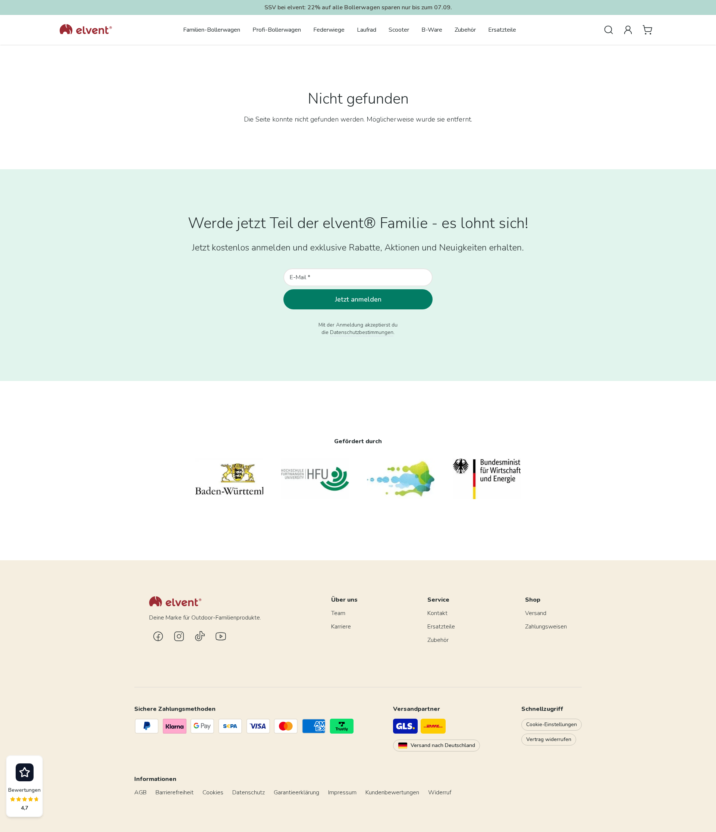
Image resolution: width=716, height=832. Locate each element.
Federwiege (329, 30)
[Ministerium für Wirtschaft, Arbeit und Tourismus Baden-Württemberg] (229, 479)
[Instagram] (179, 636)
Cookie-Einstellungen (551, 724)
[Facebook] (158, 636)
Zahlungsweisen (546, 626)
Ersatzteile (502, 30)
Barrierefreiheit (175, 792)
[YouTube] (221, 636)
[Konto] (628, 30)
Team (338, 613)
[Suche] (609, 30)
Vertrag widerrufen (548, 739)
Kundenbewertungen (392, 792)
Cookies (212, 792)
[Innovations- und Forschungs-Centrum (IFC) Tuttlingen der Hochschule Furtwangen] (400, 479)
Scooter (399, 30)
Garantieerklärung (296, 792)
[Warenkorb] (647, 30)
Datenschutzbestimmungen (361, 332)
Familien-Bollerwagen (211, 30)
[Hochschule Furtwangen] (315, 479)
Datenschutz (248, 792)
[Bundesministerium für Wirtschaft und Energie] (486, 479)
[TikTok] (200, 636)
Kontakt (437, 613)
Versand (535, 613)
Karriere (341, 626)
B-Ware (431, 30)
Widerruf (439, 792)
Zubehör (465, 30)
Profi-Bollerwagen (276, 30)
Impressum (342, 792)
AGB (140, 792)
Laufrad (366, 30)
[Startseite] (86, 30)
